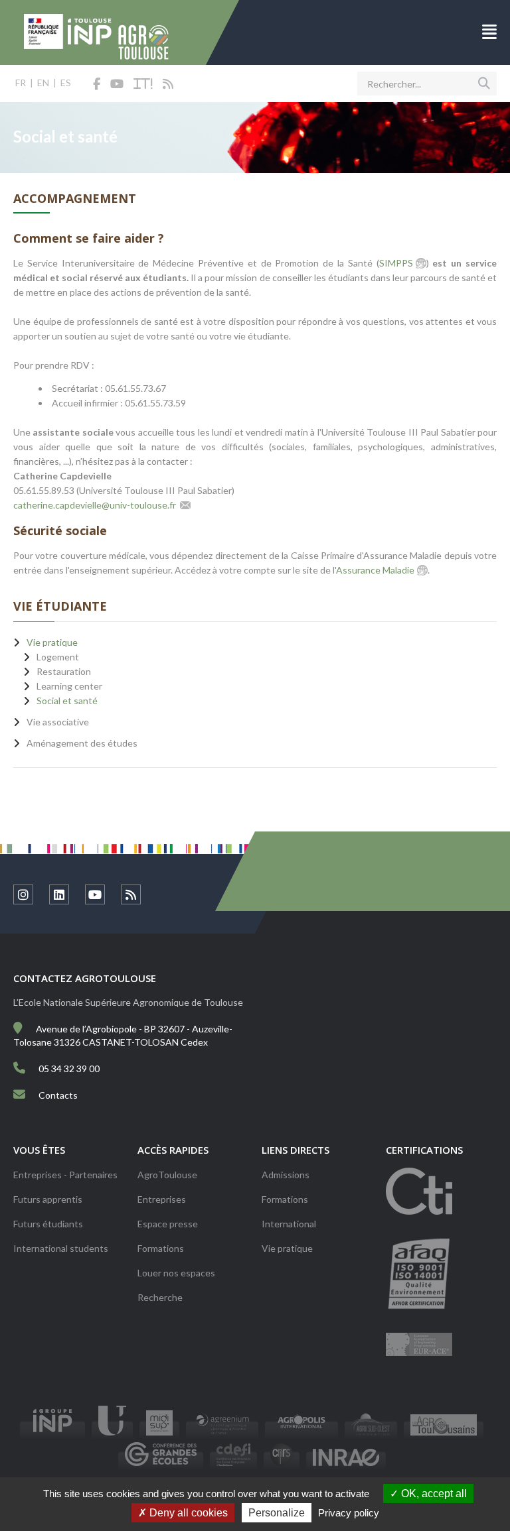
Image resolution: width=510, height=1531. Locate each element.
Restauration (64, 671)
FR (20, 82)
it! (143, 84)
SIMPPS (396, 263)
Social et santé (67, 700)
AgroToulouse (167, 1174)
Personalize (276, 1512)
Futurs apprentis (47, 1199)
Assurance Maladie (375, 570)
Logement (58, 656)
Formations (160, 1248)
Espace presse (167, 1223)
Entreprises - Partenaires (65, 1174)
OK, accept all (432, 1493)
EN (43, 82)
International (289, 1223)
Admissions (285, 1174)
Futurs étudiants (48, 1223)
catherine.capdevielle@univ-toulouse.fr (94, 505)
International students (60, 1248)
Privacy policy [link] (348, 1512)
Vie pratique (287, 1248)
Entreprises (161, 1199)
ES (65, 82)
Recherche (160, 1297)
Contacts (58, 1095)
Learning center (69, 686)
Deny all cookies (187, 1512)
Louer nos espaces (176, 1272)
